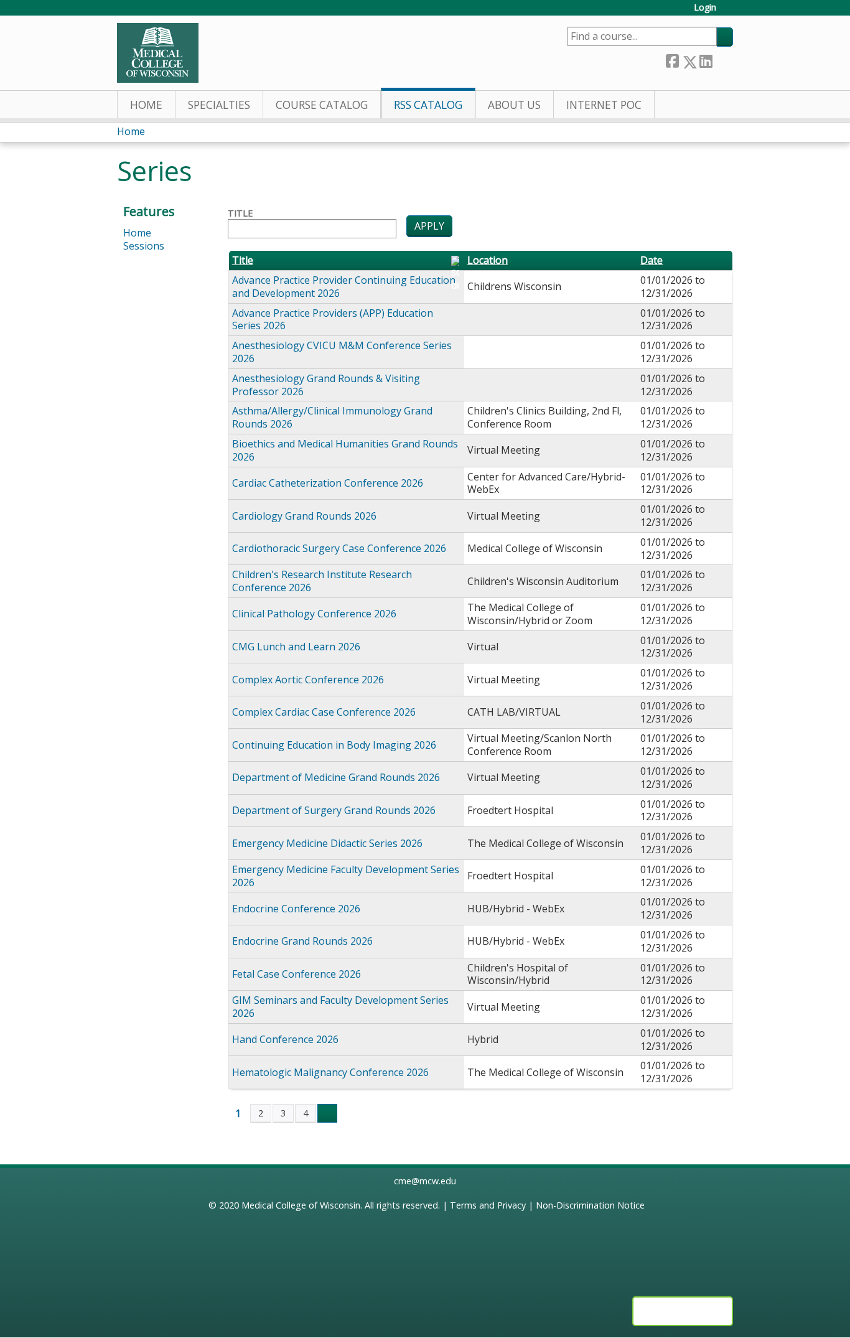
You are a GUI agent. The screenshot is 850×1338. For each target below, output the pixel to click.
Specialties (219, 105)
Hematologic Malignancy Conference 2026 (330, 1072)
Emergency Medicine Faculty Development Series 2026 (345, 876)
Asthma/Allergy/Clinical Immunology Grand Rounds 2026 (332, 417)
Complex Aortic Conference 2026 (308, 679)
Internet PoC (604, 105)
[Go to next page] (327, 1113)
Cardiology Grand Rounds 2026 (304, 516)
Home (146, 105)
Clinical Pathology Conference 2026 (314, 613)
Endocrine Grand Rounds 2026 (302, 941)
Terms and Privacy (488, 1205)
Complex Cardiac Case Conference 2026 (324, 712)
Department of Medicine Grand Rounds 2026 (336, 777)
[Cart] (729, 12)
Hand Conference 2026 (285, 1039)
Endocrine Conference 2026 (296, 908)
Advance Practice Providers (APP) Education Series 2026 (332, 319)
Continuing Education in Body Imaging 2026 (334, 745)
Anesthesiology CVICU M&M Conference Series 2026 (342, 352)
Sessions (143, 246)
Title (240, 213)
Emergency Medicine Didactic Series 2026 (327, 843)
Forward (722, 58)
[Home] (157, 53)
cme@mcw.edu (425, 1181)
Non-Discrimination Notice (590, 1205)
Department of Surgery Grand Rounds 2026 (334, 810)
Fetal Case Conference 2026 (296, 974)
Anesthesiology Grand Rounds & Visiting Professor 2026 (326, 385)
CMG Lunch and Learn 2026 (296, 646)
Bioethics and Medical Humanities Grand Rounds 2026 (345, 450)
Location (487, 260)
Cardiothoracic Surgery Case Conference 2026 (339, 548)
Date (651, 260)
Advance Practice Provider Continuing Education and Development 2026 (343, 286)
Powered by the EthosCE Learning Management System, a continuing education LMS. (682, 1311)
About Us (514, 105)
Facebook (672, 59)
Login (705, 7)
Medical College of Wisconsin (300, 1205)
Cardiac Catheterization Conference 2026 (327, 483)
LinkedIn (705, 58)
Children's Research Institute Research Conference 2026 (322, 581)
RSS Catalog (428, 105)
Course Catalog (322, 105)
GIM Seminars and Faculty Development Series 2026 (340, 1006)
